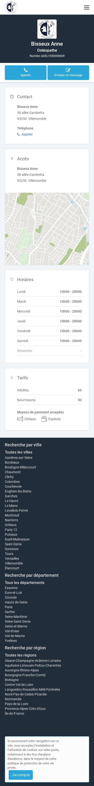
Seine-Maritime (16, 617)
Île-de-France (14, 713)
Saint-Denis (13, 544)
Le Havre (11, 501)
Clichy (9, 477)
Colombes (12, 482)
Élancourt (12, 568)
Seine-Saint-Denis (18, 621)
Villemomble (14, 563)
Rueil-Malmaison (17, 539)
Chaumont (13, 472)
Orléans (10, 525)
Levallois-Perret (16, 510)
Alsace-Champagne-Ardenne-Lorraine (33, 661)
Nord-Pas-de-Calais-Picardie (26, 694)
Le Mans (11, 506)
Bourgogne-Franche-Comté (25, 675)
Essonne (11, 588)
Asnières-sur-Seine (18, 458)
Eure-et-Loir (13, 593)
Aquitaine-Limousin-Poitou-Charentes (33, 665)
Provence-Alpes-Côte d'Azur (25, 709)
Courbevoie (13, 486)
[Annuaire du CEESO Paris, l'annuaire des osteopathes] (11, 7)
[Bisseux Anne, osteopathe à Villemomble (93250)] (47, 29)
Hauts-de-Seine (16, 602)
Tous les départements (24, 582)
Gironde (11, 597)
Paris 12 (11, 530)
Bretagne (12, 680)
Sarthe (10, 612)
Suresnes (12, 549)
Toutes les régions (20, 655)
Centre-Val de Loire (19, 685)
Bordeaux (12, 462)
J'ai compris (21, 775)
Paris (9, 607)
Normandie (13, 699)
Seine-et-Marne (16, 626)
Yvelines (11, 641)
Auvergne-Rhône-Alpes (22, 670)
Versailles (12, 558)
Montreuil (12, 515)
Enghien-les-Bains (18, 491)
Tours (9, 554)
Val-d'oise (12, 631)
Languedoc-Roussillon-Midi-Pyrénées (32, 689)
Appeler (27, 134)
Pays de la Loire (16, 704)
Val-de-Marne (15, 636)
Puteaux (11, 534)
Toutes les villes (18, 452)
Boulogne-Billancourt (20, 467)
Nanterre (11, 520)
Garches (11, 496)
